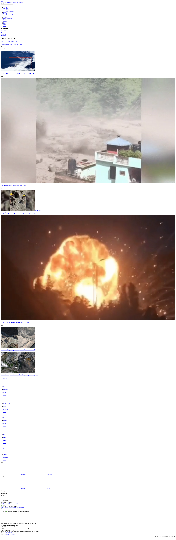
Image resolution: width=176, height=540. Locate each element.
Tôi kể (7, 9)
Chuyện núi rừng (9, 11)
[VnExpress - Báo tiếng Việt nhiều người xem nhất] (12, 2)
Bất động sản (5, 409)
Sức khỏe (5, 24)
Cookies (20, 523)
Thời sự (5, 7)
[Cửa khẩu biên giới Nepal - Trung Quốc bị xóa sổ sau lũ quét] (18, 347)
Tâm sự (4, 437)
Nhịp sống (5, 8)
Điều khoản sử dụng (5, 523)
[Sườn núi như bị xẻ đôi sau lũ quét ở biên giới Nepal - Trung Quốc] (18, 372)
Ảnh (4, 386)
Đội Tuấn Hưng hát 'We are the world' (11, 44)
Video (2, 1)
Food (4, 12)
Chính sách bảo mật (14, 523)
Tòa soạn (23, 488)
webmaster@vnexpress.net (9, 534)
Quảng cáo (48, 488)
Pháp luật (5, 13)
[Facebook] (46, 523)
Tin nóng (4, 448)
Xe (4, 22)
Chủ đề (4, 26)
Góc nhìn (4, 406)
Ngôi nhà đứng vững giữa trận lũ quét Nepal (13, 185)
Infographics (5, 389)
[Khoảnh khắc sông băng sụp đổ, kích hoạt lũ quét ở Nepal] (18, 71)
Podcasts (4, 383)
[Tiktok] (109, 523)
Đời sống (4, 426)
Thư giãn (4, 440)
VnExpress (23, 474)
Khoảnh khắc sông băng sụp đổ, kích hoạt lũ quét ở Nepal (17, 73)
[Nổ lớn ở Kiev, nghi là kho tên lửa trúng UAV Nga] (88, 319)
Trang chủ (5, 378)
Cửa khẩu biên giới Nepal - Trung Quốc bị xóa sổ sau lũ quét (18, 350)
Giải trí (4, 16)
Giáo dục (5, 21)
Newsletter (5, 454)
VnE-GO (4, 392)
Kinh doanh (5, 400)
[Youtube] (88, 523)
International (49, 474)
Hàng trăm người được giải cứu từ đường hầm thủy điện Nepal (18, 213)
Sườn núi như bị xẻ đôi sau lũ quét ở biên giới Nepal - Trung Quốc (19, 375)
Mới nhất (4, 443)
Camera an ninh (9, 14)
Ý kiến (4, 434)
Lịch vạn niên (5, 457)
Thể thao (5, 19)
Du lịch (5, 23)
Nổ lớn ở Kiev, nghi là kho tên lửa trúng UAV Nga (15, 322)
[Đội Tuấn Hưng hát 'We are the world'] (9, 41)
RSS (23, 523)
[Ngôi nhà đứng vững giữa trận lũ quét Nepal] (88, 183)
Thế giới (5, 17)
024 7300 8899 (9, 532)
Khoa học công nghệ (7, 18)
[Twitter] (67, 523)
